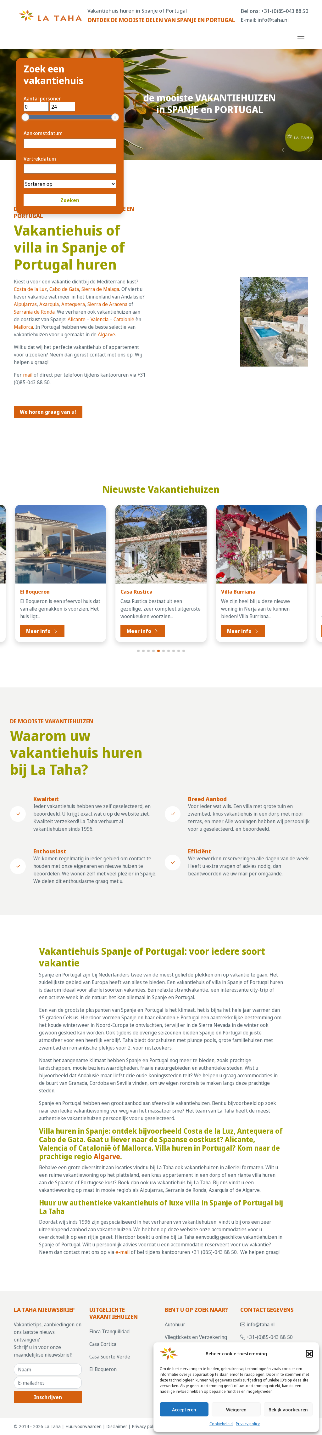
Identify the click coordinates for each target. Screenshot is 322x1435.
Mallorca (23, 326)
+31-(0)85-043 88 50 (284, 10)
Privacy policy (248, 1423)
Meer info (39, 631)
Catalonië (124, 319)
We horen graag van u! (48, 411)
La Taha (52, 1427)
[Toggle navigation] (301, 37)
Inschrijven (48, 1397)
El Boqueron (103, 1369)
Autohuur (175, 1324)
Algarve (106, 334)
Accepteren (184, 1409)
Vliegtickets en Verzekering (196, 1337)
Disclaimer (116, 1427)
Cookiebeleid (221, 1423)
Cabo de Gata (64, 289)
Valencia (99, 319)
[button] (309, 1353)
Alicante (77, 319)
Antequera (73, 304)
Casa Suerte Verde (109, 1356)
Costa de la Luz (30, 289)
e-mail (122, 1252)
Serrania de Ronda (34, 311)
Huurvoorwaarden (83, 1427)
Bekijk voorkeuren (288, 1409)
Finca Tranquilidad (109, 1331)
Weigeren (236, 1409)
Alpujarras (25, 304)
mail (27, 374)
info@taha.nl (273, 19)
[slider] (25, 117)
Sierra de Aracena (107, 304)
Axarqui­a (49, 304)
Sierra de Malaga (100, 289)
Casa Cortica (102, 1344)
